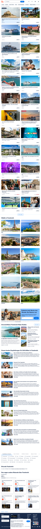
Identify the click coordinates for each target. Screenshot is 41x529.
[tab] (6, 454)
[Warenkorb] (32, 1)
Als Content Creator (35, 518)
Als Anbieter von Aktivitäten (35, 516)
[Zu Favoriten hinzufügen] (19, 8)
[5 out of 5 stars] (7, 482)
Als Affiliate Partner (35, 519)
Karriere (28, 517)
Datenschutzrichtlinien (18, 321)
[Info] (9, 6)
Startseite (2, 511)
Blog (27, 518)
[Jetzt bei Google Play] (14, 516)
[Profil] (38, 1)
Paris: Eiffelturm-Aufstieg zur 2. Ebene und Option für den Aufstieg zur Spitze (33, 496)
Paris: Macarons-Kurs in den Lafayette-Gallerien (32, 481)
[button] (10, 15)
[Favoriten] (29, 1)
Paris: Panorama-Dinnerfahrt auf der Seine (7, 481)
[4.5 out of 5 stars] (3, 477)
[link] (10, 15)
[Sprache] (35, 1)
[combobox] (12, 2)
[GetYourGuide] (2, 1)
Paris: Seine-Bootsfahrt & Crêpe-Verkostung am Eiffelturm (19, 496)
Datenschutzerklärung (20, 518)
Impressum (19, 517)
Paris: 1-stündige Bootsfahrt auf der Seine (20, 481)
